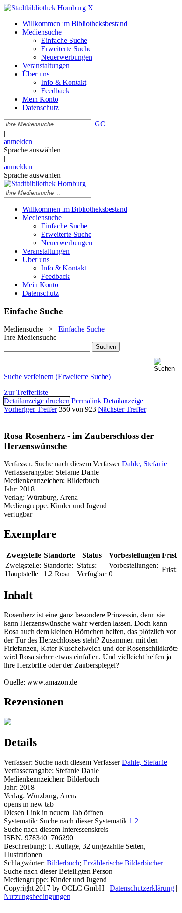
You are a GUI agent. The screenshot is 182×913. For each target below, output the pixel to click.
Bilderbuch (63, 863)
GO (100, 124)
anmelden (18, 141)
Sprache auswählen (32, 150)
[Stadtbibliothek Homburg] (45, 8)
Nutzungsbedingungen (37, 896)
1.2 (133, 821)
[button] (166, 365)
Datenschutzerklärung (142, 888)
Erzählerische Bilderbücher (123, 863)
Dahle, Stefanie (144, 464)
